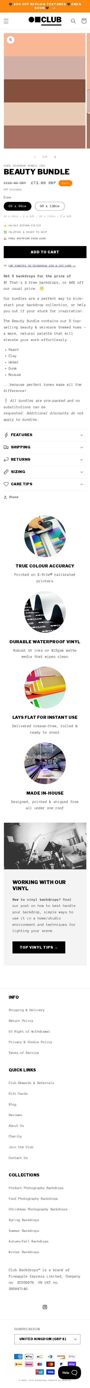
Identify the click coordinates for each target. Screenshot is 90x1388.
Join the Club (21, 1147)
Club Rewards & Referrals (31, 1083)
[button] (6, 21)
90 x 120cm (50, 206)
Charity (15, 1136)
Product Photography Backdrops (36, 1188)
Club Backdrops (38, 1380)
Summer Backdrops (24, 1230)
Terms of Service (24, 1053)
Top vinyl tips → (39, 947)
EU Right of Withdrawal (29, 1031)
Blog (12, 1104)
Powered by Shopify (59, 1380)
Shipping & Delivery (27, 1010)
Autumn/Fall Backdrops (28, 1241)
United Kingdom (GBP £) (42, 1339)
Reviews (15, 1115)
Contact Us (18, 1158)
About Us (16, 1125)
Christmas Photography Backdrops (38, 1209)
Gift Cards (18, 1093)
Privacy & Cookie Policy (30, 1042)
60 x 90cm (18, 206)
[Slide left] (35, 157)
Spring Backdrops (24, 1220)
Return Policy (21, 1020)
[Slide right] (55, 157)
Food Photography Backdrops (33, 1198)
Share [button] (14, 497)
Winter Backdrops (24, 1252)
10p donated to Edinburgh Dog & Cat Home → (42, 266)
